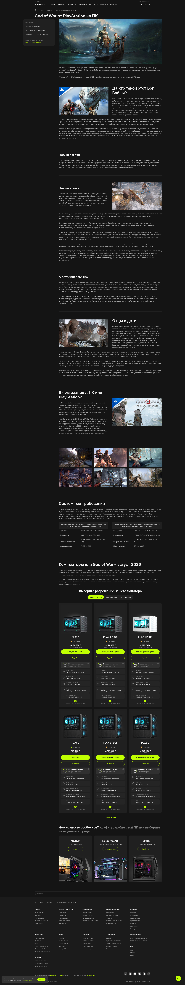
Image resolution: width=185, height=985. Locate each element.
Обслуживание (64, 941)
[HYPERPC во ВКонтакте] (139, 974)
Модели (75, 840)
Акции (132, 955)
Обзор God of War (33, 27)
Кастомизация (63, 943)
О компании (134, 915)
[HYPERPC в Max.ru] (130, 974)
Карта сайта (146, 981)
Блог (41, 10)
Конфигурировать (110, 849)
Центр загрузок (87, 946)
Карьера (133, 929)
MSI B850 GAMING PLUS (74, 790)
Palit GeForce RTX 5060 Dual (75, 672)
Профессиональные (41, 921)
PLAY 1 (75, 637)
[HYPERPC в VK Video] (144, 974)
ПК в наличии (39, 912)
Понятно (41, 979)
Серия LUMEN (63, 918)
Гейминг (49, 10)
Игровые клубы (111, 946)
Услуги (61, 934)
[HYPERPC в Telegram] (148, 974)
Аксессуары (39, 923)
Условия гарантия (40, 961)
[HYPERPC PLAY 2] (145, 725)
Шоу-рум (133, 923)
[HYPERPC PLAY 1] (75, 619)
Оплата (37, 943)
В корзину (75, 757)
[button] (38, 1)
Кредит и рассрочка (41, 946)
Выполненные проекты (90, 921)
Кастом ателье (87, 912)
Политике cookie (27, 980)
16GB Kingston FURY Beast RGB (76, 691)
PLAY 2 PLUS (110, 742)
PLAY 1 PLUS (110, 637)
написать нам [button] (91, 975)
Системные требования (35, 31)
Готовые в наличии (65, 921)
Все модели (62, 912)
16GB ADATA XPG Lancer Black (75, 796)
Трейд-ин (62, 946)
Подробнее (75, 658)
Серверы (109, 918)
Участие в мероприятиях (138, 938)
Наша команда (135, 918)
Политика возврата (41, 966)
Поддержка (86, 934)
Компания (133, 909)
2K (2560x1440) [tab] (111, 597)
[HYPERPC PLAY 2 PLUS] (110, 725)
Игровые (38, 915)
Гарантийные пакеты (41, 963)
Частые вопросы (88, 949)
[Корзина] (145, 4)
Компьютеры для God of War (37, 34)
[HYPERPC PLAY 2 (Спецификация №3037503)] (75, 725)
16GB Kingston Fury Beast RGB (110, 796)
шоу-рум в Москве (56, 975)
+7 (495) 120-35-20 (144, 1)
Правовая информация (132, 981)
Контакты (133, 912)
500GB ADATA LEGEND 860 (74, 697)
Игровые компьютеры (66, 909)
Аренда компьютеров (113, 943)
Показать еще (110, 817)
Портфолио (133, 926)
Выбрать (75, 849)
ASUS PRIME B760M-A (73, 684)
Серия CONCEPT (88, 915)
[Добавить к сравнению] (89, 606)
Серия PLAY (62, 915)
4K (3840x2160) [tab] (126, 597)
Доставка (38, 941)
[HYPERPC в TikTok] (125, 974)
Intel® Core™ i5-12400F (73, 678)
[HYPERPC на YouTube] (134, 974)
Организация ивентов (113, 941)
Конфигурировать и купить (75, 652)
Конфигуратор (110, 840)
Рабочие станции (112, 915)
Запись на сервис (88, 941)
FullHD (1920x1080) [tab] (96, 597)
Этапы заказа (39, 938)
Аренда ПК (62, 949)
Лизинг (108, 938)
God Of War (40, 893)
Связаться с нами (88, 938)
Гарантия (38, 957)
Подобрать (145, 849)
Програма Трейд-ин (41, 949)
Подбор (145, 840)
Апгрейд (61, 938)
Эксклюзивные (40, 918)
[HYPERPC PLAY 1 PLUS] (110, 619)
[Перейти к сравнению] (141, 4)
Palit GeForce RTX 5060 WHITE (145, 672)
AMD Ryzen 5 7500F (72, 784)
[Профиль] (149, 4)
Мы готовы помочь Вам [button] (33, 42)
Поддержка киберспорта (138, 941)
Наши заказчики (111, 949)
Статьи (132, 953)
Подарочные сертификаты (43, 951)
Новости (133, 950)
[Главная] (35, 10)
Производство (135, 921)
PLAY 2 (75, 742)
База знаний (86, 943)
